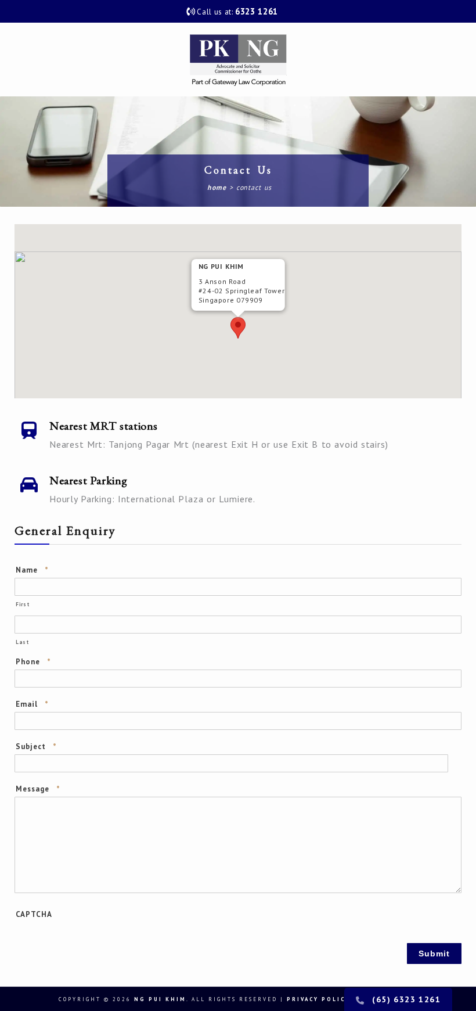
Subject (36, 746)
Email (32, 704)
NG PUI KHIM (160, 999)
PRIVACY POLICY (318, 999)
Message (38, 789)
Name (32, 570)
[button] (238, 327)
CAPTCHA (34, 914)
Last (22, 642)
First (22, 604)
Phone (33, 662)
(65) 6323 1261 (406, 999)
